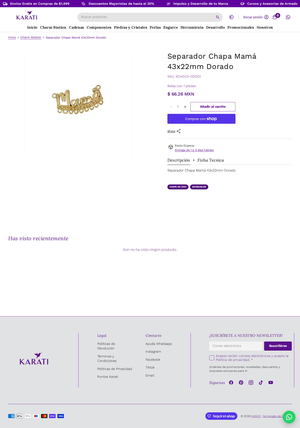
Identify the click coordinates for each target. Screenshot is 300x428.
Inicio (12, 37)
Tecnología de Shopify (277, 416)
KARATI (256, 416)
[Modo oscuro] (231, 17)
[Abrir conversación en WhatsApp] (288, 17)
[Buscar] (218, 17)
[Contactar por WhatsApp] (289, 417)
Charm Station (30, 37)
